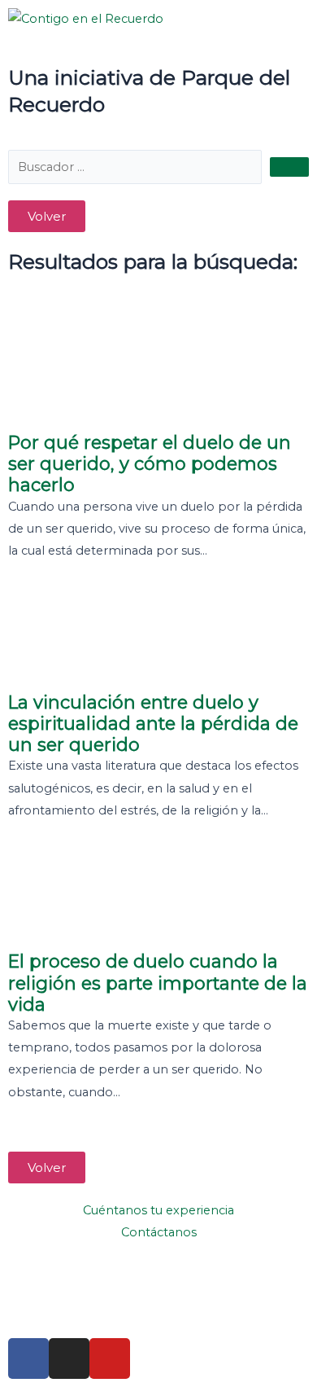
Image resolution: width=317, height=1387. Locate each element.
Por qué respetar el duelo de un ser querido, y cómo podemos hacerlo (149, 464)
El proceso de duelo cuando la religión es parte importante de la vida (157, 982)
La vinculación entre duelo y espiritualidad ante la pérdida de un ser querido (153, 723)
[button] (46, 216)
